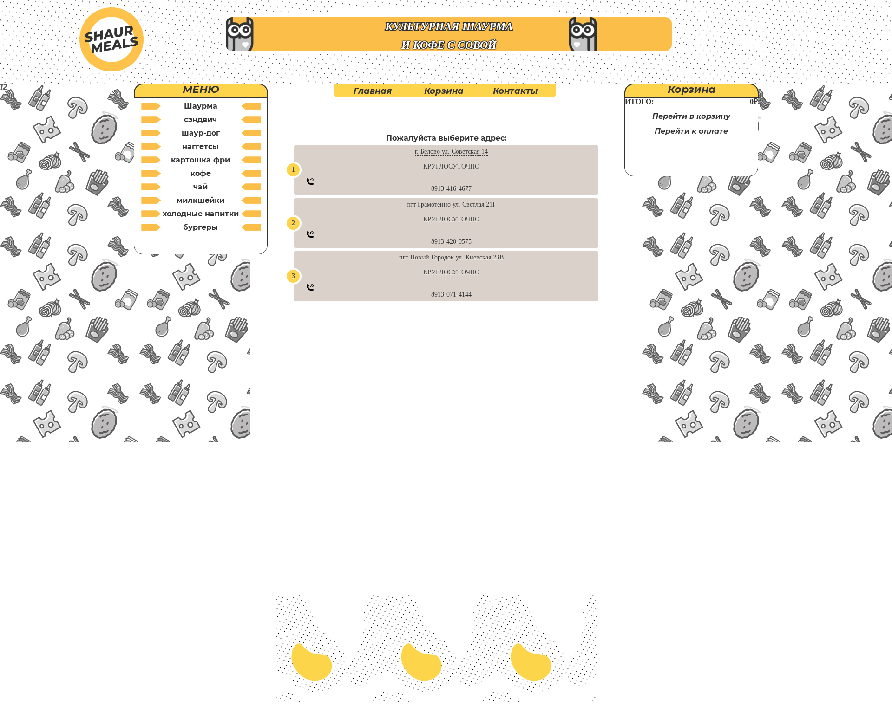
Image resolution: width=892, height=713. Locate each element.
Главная (373, 91)
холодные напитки (201, 213)
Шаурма (200, 106)
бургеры (200, 227)
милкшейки (200, 200)
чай (200, 186)
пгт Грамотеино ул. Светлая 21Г (451, 204)
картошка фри (200, 160)
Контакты (515, 91)
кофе (200, 173)
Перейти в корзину (691, 116)
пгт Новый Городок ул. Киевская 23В (451, 257)
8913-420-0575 (451, 241)
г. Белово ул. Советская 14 (451, 151)
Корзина (444, 91)
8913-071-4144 (451, 294)
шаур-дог (201, 133)
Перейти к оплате (691, 131)
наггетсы (200, 146)
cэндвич (200, 119)
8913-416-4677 (451, 188)
